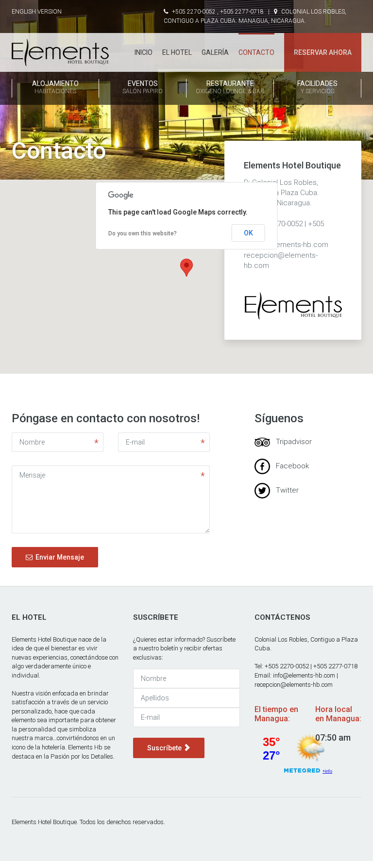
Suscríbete (165, 748)
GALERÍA (215, 52)
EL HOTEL (177, 52)
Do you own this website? (142, 233)
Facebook (289, 466)
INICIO (144, 52)
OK (248, 233)
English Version (37, 11)
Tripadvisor (291, 441)
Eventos (142, 87)
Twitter (284, 490)
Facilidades (317, 87)
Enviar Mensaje (58, 557)
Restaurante (230, 87)
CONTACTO (256, 52)
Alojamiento (55, 87)
